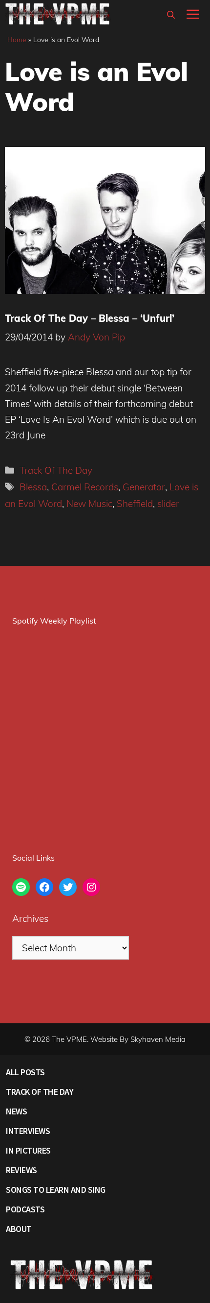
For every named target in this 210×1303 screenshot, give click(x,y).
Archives (30, 918)
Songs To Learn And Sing (55, 1189)
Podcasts (25, 1209)
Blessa (33, 487)
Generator (144, 487)
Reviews (21, 1170)
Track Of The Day (56, 470)
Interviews (28, 1130)
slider (168, 503)
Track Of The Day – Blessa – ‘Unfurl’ (89, 318)
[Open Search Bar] (171, 14)
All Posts (25, 1072)
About (19, 1228)
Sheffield (135, 503)
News (16, 1111)
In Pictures (28, 1150)
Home (16, 39)
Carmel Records (84, 487)
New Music (89, 503)
